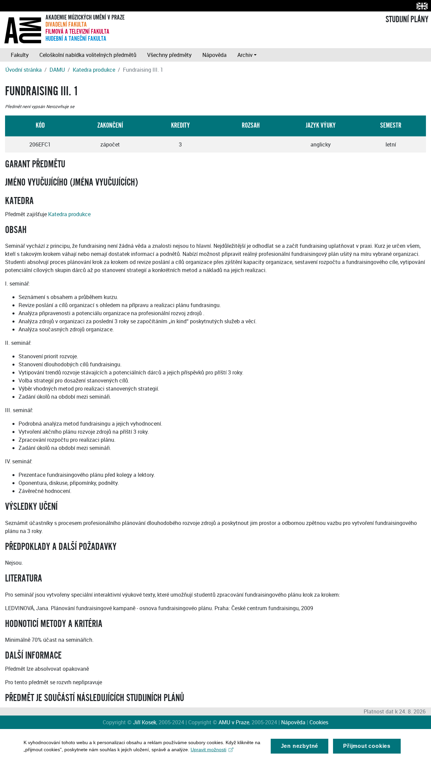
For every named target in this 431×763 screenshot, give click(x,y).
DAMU (57, 69)
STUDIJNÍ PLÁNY (407, 19)
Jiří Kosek (144, 722)
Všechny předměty (169, 55)
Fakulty (20, 55)
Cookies (318, 722)
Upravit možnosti (208, 749)
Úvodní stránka (23, 69)
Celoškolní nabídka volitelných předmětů (87, 55)
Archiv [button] (245, 55)
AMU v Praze (234, 722)
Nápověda (214, 55)
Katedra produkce (94, 69)
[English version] (420, 6)
